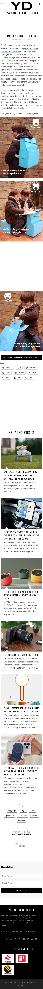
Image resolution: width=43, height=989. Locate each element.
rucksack (23, 815)
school (35, 815)
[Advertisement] (21, 24)
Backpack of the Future (21, 833)
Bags (23, 810)
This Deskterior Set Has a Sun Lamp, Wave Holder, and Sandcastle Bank (21, 710)
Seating (21, 820)
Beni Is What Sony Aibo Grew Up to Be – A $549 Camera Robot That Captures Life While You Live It (21, 475)
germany (10, 815)
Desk (32, 810)
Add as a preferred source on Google (23, 357)
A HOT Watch (21, 844)
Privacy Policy (30, 931)
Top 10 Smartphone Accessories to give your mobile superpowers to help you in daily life (21, 771)
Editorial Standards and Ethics (12, 931)
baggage (12, 810)
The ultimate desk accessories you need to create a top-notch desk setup (21, 595)
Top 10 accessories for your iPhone (21, 654)
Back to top (21, 985)
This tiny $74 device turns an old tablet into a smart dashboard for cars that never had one (21, 535)
